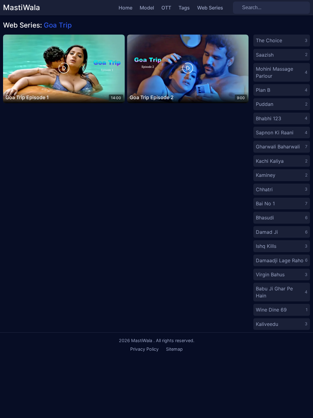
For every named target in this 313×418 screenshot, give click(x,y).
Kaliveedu (281, 324)
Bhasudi (281, 218)
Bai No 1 (281, 203)
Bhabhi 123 (281, 118)
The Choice (281, 40)
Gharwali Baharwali (281, 147)
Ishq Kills (281, 246)
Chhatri (281, 189)
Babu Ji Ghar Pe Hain (281, 292)
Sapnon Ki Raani (281, 132)
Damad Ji (281, 232)
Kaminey (281, 175)
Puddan (281, 104)
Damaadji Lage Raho (281, 260)
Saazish (281, 55)
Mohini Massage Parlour (281, 72)
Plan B (281, 90)
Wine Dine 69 (281, 310)
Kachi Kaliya (281, 161)
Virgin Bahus (281, 274)
